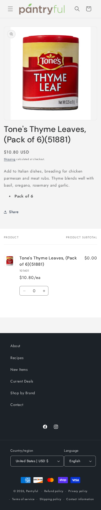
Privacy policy (78, 491)
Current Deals (21, 381)
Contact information (80, 499)
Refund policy (53, 491)
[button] (10, 9)
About (15, 345)
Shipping (10, 159)
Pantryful (32, 491)
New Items (19, 369)
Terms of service (23, 499)
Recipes (17, 357)
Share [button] (14, 211)
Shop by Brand (22, 393)
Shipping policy (50, 499)
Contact (16, 404)
